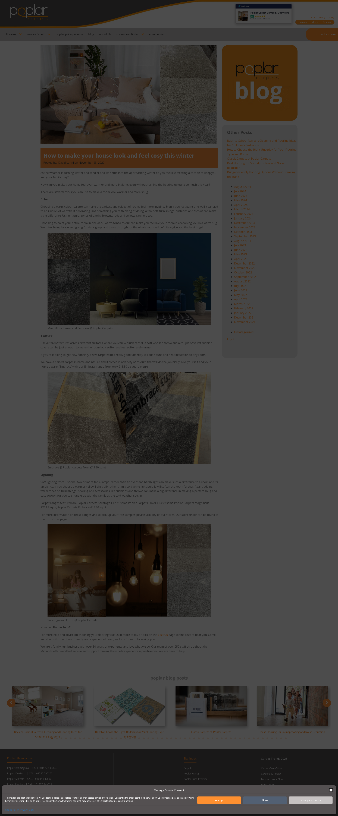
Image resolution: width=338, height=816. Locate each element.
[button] (331, 790)
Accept (219, 800)
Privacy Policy (27, 809)
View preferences (311, 800)
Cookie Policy (12, 809)
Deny (265, 800)
